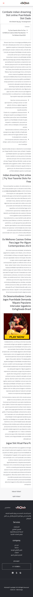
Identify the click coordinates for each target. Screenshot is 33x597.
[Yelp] (16, 573)
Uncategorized (26, 21)
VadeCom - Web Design (16, 590)
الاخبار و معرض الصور (16, 555)
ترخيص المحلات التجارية (17, 534)
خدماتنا (16, 547)
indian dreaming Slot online (13, 191)
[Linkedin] (13, 573)
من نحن (16, 545)
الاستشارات (16, 527)
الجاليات (17, 552)
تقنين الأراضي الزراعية (16, 550)
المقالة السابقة (16, 491)
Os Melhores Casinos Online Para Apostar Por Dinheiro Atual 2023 (14, 33)
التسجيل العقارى (16, 529)
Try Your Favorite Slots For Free (17, 30)
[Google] (20, 573)
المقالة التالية (16, 496)
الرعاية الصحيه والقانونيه (16, 532)
